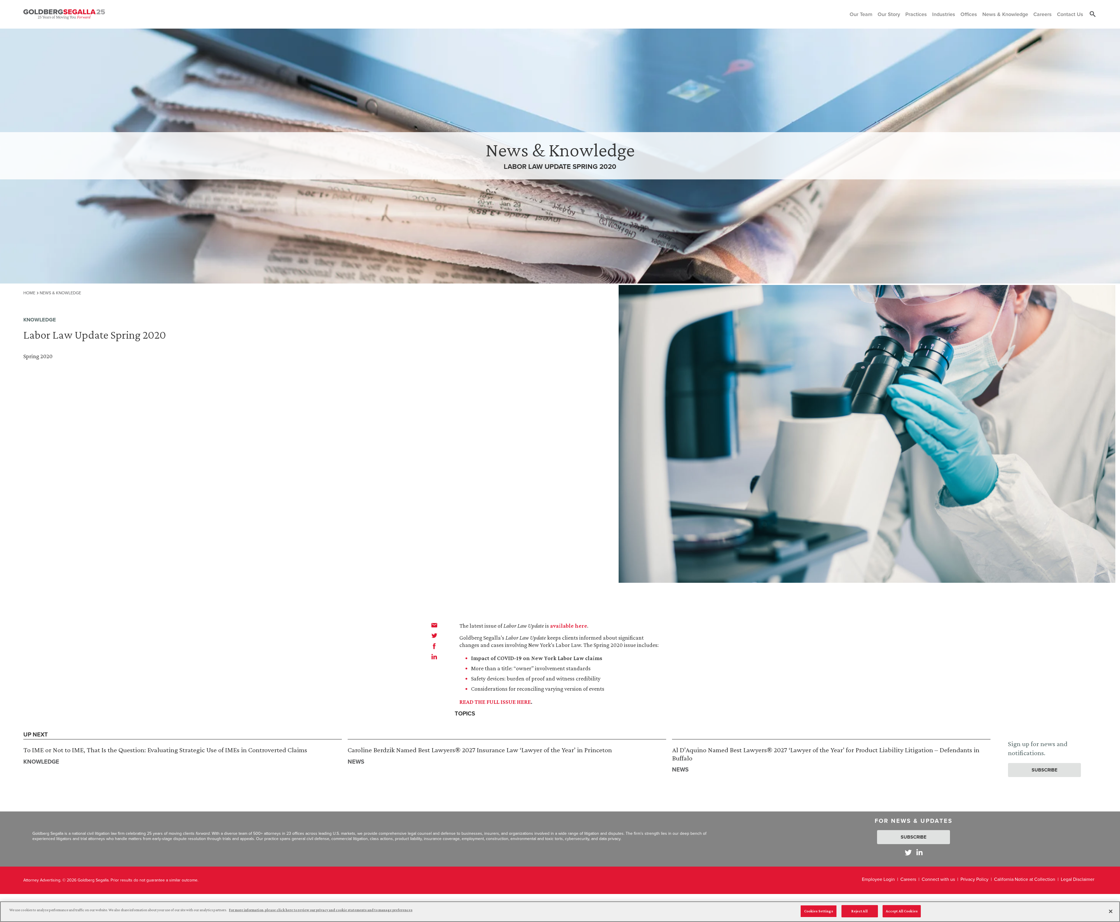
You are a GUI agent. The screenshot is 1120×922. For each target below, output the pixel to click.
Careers (908, 879)
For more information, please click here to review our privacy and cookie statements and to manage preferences (320, 910)
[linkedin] (434, 656)
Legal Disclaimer (1077, 879)
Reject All (859, 911)
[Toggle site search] (1093, 14)
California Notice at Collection (1024, 879)
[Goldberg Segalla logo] (64, 14)
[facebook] (434, 646)
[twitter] (434, 635)
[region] (560, 911)
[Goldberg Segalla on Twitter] (908, 852)
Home (29, 293)
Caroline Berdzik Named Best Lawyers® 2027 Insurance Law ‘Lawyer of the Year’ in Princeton (480, 750)
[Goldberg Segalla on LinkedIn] (919, 852)
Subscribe (1044, 770)
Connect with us (938, 879)
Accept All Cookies (902, 911)
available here (568, 625)
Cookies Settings (818, 911)
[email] (434, 625)
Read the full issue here (495, 702)
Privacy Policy (974, 879)
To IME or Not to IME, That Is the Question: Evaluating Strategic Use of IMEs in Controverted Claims (165, 750)
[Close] (1110, 911)
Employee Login (878, 879)
